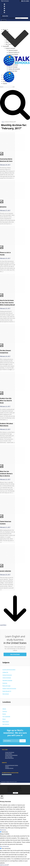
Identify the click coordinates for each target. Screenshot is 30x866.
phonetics (3, 207)
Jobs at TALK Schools (9, 758)
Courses (5, 46)
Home (3, 121)
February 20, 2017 (5, 574)
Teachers (7, 766)
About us (5, 29)
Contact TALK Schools (9, 752)
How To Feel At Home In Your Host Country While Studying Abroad (7, 302)
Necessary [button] (3, 830)
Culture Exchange (7, 677)
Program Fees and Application (11, 755)
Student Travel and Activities (9, 688)
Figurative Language (7, 680)
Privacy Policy (10, 792)
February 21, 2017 (5, 527)
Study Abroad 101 (7, 691)
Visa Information (8, 753)
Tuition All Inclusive (14, 69)
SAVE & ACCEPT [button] (4, 865)
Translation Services (9, 768)
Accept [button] (15, 792)
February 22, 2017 (5, 406)
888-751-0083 (25, 1)
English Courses (10, 48)
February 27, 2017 (5, 210)
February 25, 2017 (5, 258)
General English (13, 50)
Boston (8, 38)
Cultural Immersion (7, 675)
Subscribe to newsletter (8, 18)
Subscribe (5, 16)
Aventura (8, 36)
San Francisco (10, 44)
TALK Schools (6, 694)
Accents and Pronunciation (9, 669)
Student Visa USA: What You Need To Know (6, 400)
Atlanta (8, 34)
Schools (5, 32)
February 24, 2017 (5, 356)
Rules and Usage (6, 685)
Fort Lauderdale (10, 40)
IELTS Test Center (8, 756)
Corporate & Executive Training (11, 765)
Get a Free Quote (15, 654)
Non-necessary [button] (4, 846)
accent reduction (5, 571)
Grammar (5, 683)
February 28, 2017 (5, 165)
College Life (5, 672)
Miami (7, 42)
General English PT (13, 52)
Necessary (5, 832)
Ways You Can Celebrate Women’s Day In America (6, 473)
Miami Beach (6, 721)
